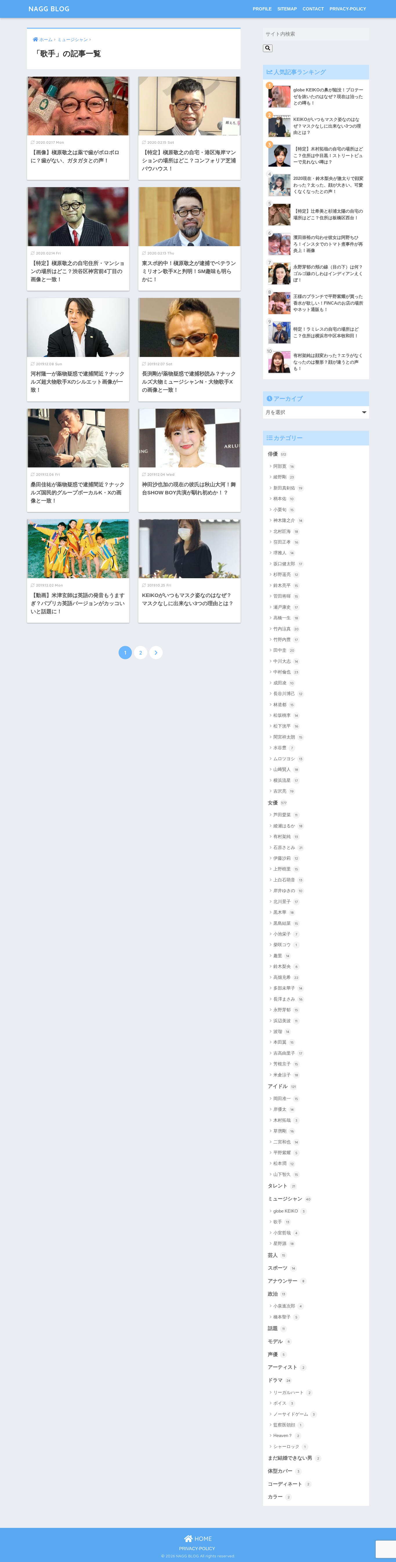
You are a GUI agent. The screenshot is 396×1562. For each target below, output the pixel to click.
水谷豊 (283, 747)
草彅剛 (283, 1130)
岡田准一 (285, 1098)
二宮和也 (285, 1141)
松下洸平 (285, 725)
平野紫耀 (285, 1152)
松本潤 (283, 1163)
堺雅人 (283, 552)
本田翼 (283, 1042)
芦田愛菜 (285, 814)
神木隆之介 (287, 520)
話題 (276, 1328)
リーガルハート (291, 1392)
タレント (281, 1186)
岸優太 (283, 1109)
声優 (276, 1354)
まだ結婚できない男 (293, 1458)
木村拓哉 (285, 1120)
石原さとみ (287, 847)
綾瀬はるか (287, 825)
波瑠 (281, 1031)
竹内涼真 (286, 628)
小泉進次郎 (287, 1305)
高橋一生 (285, 617)
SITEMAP (287, 8)
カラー (279, 1497)
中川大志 (285, 661)
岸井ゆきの (287, 890)
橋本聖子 (285, 1316)
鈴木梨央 (285, 966)
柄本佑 (283, 498)
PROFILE (262, 8)
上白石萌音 (287, 879)
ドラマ (279, 1380)
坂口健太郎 (287, 563)
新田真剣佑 (287, 487)
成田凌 (283, 682)
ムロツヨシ (287, 758)
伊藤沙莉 (285, 858)
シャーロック (289, 1446)
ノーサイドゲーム (294, 1414)
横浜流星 (285, 780)
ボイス (283, 1403)
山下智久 (285, 1174)
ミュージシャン (289, 1199)
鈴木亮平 (285, 585)
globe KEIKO (289, 1211)
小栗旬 (283, 509)
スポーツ (281, 1268)
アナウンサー (286, 1281)
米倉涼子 (285, 1074)
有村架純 (285, 836)
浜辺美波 (285, 1020)
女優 (277, 803)
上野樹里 (285, 868)
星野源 (283, 1243)
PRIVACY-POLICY (348, 8)
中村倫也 (285, 671)
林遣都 (283, 704)
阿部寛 (283, 466)
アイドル (282, 1086)
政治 (276, 1294)
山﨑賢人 (285, 769)
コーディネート (288, 1484)
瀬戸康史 (285, 607)
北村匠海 (285, 531)
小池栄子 (285, 933)
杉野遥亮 (285, 574)
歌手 (281, 1221)
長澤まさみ (287, 998)
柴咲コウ (285, 944)
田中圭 (283, 650)
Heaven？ (286, 1435)
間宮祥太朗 (287, 736)
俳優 (277, 454)
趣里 (281, 955)
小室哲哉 (285, 1232)
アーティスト (286, 1367)
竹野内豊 (285, 639)
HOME (202, 1538)
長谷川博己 (287, 693)
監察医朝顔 (287, 1424)
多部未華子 (287, 988)
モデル (279, 1341)
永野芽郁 (285, 1009)
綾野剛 (283, 476)
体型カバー (283, 1471)
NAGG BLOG (49, 9)
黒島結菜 (285, 923)
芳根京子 (285, 1063)
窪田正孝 (285, 541)
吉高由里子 (287, 1053)
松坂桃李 (285, 715)
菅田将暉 (285, 596)
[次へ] (156, 652)
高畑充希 (285, 977)
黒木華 (283, 912)
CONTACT (313, 8)
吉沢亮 (283, 791)
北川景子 (285, 901)
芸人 (276, 1255)
